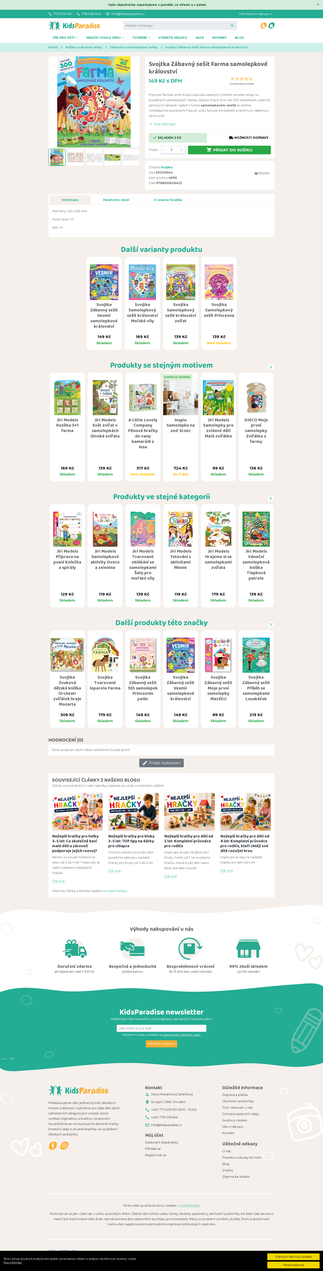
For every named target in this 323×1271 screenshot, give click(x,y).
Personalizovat (293, 1265)
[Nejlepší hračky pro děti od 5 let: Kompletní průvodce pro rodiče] (189, 812)
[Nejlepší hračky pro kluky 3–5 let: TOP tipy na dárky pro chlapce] (133, 812)
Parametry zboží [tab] (116, 200)
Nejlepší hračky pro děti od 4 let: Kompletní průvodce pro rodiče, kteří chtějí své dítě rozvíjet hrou (244, 843)
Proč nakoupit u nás (237, 1107)
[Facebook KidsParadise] (53, 1146)
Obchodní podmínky (238, 1101)
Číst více (58, 881)
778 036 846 (91, 14)
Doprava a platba (235, 1095)
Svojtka (167, 167)
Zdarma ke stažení (236, 1176)
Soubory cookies (234, 1120)
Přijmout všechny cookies (294, 1256)
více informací (189, 1205)
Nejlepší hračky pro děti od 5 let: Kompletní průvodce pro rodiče (188, 841)
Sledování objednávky (161, 1142)
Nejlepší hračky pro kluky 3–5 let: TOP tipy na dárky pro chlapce (131, 841)
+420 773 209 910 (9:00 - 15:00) (174, 1109)
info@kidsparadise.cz (128, 14)
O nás (226, 1151)
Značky (227, 1170)
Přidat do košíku (229, 150)
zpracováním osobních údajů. (181, 1035)
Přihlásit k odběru (161, 1044)
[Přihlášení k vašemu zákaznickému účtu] (263, 25)
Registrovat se (155, 1155)
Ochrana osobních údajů (240, 1114)
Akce (200, 38)
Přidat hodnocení (161, 763)
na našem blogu (115, 891)
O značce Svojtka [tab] (168, 200)
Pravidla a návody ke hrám (242, 1157)
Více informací (12, 1262)
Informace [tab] (70, 200)
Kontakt (228, 1133)
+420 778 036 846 (164, 1117)
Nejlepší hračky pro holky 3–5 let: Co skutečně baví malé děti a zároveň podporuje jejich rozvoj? (75, 843)
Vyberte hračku (172, 38)
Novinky (219, 38)
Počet (153, 150)
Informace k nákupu (254, 14)
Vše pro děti (64, 38)
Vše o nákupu (232, 1126)
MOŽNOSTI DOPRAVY (248, 138)
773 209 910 (62, 14)
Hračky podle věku (104, 38)
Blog (239, 38)
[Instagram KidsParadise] (64, 1146)
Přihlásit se (153, 1149)
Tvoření (140, 38)
